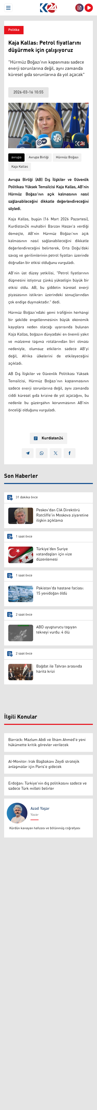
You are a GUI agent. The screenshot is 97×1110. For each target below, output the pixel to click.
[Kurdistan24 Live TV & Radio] (89, 8)
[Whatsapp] (42, 453)
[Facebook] (70, 453)
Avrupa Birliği (39, 157)
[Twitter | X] (56, 453)
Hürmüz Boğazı (67, 157)
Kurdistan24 (52, 438)
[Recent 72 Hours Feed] (79, 8)
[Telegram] (28, 453)
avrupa (16, 157)
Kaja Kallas (19, 167)
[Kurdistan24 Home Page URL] (48, 8)
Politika (13, 30)
